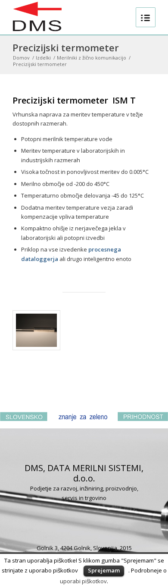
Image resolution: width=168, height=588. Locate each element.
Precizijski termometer (65, 47)
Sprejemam (104, 570)
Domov (21, 57)
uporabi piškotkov (83, 581)
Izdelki (43, 57)
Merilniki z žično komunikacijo (91, 57)
